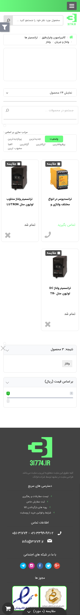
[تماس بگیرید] (48, 235)
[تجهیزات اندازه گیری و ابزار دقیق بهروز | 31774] (72, 19)
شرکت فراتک (39, 477)
